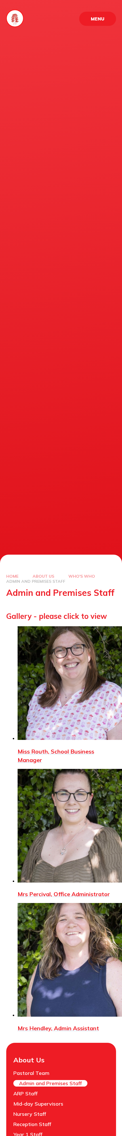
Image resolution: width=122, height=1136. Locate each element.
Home (12, 576)
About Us (43, 576)
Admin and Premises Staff (35, 581)
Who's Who (81, 576)
